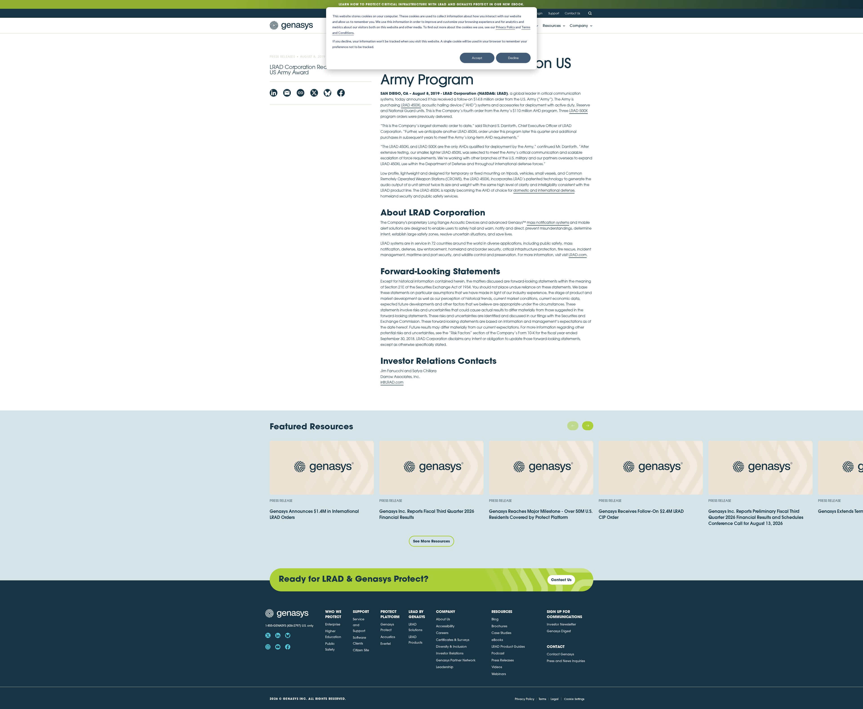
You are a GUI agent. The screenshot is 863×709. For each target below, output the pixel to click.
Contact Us (572, 13)
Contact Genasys (560, 654)
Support (553, 13)
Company (579, 25)
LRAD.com (578, 254)
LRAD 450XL (411, 105)
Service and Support (359, 625)
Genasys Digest (559, 631)
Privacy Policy (524, 699)
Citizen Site (361, 650)
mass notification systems (548, 222)
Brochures (499, 626)
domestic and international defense (543, 190)
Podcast (498, 653)
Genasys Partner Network (456, 660)
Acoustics (387, 637)
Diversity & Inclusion (451, 647)
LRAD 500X (578, 110)
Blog (495, 619)
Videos (497, 667)
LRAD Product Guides (508, 647)
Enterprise (332, 624)
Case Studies (501, 633)
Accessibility (445, 626)
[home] (291, 25)
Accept (477, 58)
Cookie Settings (574, 699)
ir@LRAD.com (391, 382)
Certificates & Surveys (452, 640)
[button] (552, 25)
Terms (542, 699)
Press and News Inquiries (566, 661)
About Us (443, 619)
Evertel (385, 644)
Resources (552, 25)
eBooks (497, 640)
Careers (442, 633)
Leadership (444, 667)
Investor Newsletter (561, 624)
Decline (513, 58)
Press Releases (503, 660)
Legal (554, 699)
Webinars (499, 674)
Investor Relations (449, 653)
